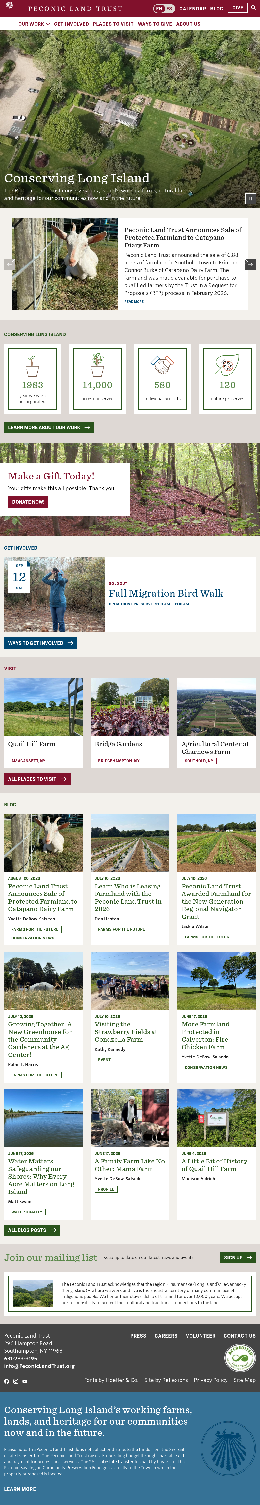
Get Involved (71, 24)
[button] (9, 264)
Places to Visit (113, 24)
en (159, 9)
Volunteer (201, 1336)
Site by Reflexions (166, 1380)
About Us (188, 24)
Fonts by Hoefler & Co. (111, 1380)
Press (138, 1336)
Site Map (245, 1380)
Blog (216, 9)
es (169, 9)
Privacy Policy (211, 1380)
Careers (166, 1336)
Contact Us (240, 1336)
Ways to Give (155, 24)
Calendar (192, 9)
